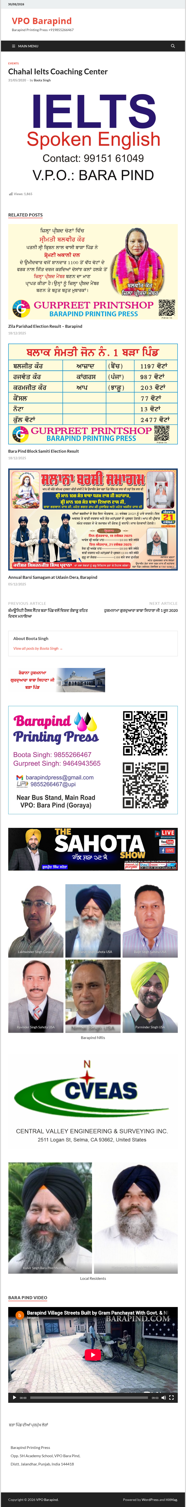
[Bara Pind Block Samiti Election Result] (93, 395)
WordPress (150, 1500)
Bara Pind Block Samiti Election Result (43, 451)
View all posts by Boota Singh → (38, 648)
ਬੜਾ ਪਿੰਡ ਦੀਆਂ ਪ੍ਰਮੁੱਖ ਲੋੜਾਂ (28, 1424)
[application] (93, 1355)
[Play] (14, 1397)
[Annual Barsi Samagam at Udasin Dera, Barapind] (93, 521)
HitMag (171, 1500)
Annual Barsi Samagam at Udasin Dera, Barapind (52, 577)
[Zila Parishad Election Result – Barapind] (93, 273)
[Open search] (173, 46)
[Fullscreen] (171, 1397)
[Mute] (163, 1397)
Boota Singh (42, 80)
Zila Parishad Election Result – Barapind (45, 326)
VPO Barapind (42, 21)
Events (13, 63)
